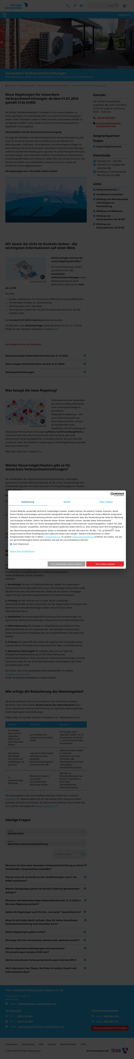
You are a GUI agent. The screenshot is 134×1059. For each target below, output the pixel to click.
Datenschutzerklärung (83, 537)
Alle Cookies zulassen (105, 564)
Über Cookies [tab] (106, 502)
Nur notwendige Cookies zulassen (66, 564)
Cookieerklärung (52, 537)
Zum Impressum (21, 544)
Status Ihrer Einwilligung (22, 551)
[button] (112, 530)
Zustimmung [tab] (27, 502)
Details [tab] (67, 502)
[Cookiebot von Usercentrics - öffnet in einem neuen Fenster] (112, 494)
